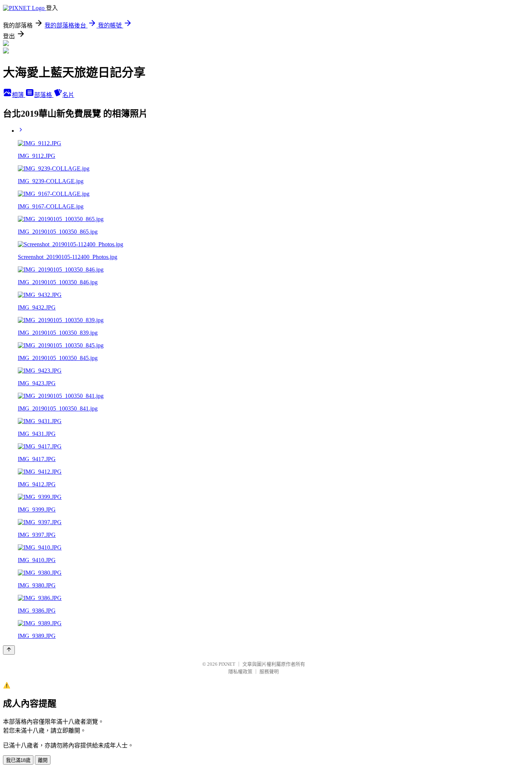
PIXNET (227, 664)
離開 (43, 760)
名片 (68, 95)
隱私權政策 (240, 671)
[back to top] (9, 650)
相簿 (18, 95)
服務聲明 (269, 671)
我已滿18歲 (18, 760)
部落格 (43, 95)
